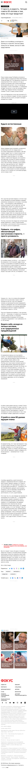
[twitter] (6, 702)
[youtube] (13, 702)
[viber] (17, 702)
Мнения (17, 684)
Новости (3, 684)
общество (5, 574)
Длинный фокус (6, 689)
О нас (2, 691)
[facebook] (2, 702)
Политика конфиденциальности (9, 765)
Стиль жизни (5, 6)
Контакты (21, 765)
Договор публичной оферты (21, 694)
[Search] (26, 2)
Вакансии (18, 691)
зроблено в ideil (5, 767)
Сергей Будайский (6, 17)
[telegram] (9, 702)
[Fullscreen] (25, 129)
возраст (8, 571)
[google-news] (21, 702)
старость (13, 574)
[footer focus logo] (7, 680)
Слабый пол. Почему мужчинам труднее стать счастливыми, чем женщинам (15, 546)
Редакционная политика (5, 699)
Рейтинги (4, 687)
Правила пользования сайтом (5, 695)
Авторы (17, 689)
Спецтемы (18, 687)
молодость (16, 571)
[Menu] (2, 2)
